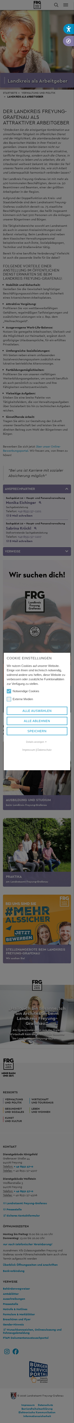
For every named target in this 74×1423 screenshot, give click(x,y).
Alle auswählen (37, 710)
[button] (68, 29)
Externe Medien (23, 699)
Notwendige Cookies (26, 691)
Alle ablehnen (37, 721)
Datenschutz (44, 749)
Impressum (28, 749)
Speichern (37, 731)
